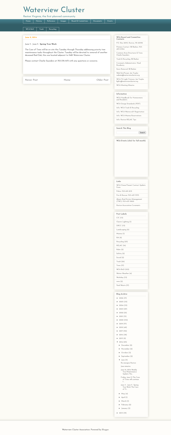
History (39, 21)
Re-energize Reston (128, 363)
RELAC (119, 246)
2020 (121, 320)
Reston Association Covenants (128, 205)
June (123, 360)
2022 (121, 313)
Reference (51, 21)
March (124, 401)
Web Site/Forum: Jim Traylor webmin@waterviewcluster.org (128, 74)
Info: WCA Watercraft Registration (130, 112)
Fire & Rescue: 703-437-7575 (127, 195)
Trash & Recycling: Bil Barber (127, 59)
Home (28, 21)
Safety (119, 254)
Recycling (52, 29)
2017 (121, 331)
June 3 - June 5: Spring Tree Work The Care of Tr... (129, 387)
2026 (121, 298)
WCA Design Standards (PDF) (128, 104)
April (123, 397)
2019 (121, 324)
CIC (118, 218)
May (123, 394)
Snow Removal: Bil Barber (126, 69)
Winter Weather (122, 273)
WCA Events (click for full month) (131, 141)
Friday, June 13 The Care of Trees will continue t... (130, 379)
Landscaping (121, 230)
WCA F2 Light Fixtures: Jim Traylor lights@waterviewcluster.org (130, 80)
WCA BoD (30, 29)
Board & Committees (79, 21)
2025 (121, 302)
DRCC (119, 226)
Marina (119, 234)
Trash (41, 29)
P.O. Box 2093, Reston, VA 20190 (129, 43)
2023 (121, 309)
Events (110, 21)
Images (63, 21)
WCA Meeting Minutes (125, 85)
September (125, 356)
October (124, 353)
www (118, 281)
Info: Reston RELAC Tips (126, 120)
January (124, 408)
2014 (121, 342)
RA (117, 238)
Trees (118, 265)
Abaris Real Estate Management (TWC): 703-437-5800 (129, 200)
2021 (121, 316)
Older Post (102, 80)
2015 (121, 338)
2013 (121, 413)
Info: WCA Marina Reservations (128, 116)
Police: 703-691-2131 (124, 191)
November (125, 349)
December (125, 345)
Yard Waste (121, 285)
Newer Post (31, 80)
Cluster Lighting (122, 222)
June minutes (126, 366)
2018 (121, 327)
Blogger (105, 430)
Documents (97, 21)
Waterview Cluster (54, 10)
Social (118, 258)
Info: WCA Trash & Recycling (127, 108)
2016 (121, 335)
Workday (119, 277)
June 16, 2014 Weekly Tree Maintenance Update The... (129, 372)
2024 (121, 305)
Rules (118, 250)
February (125, 405)
